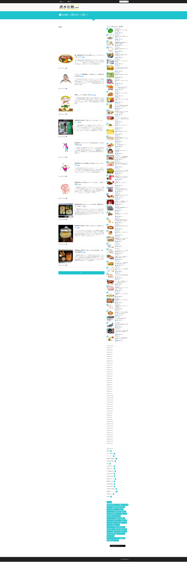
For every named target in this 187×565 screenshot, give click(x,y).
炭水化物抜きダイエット (112, 540)
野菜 (108, 515)
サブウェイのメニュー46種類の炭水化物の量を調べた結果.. (121, 263)
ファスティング (111, 527)
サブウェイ (118, 520)
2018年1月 (109, 393)
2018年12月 (109, 369)
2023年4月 (109, 367)
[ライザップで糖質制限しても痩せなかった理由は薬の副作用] (65, 78)
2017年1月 (109, 419)
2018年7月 (109, 380)
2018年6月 (109, 382)
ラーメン (116, 524)
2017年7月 (109, 406)
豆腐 (118, 529)
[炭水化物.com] (69, 7)
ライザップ (110, 507)
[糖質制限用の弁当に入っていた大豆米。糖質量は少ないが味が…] (65, 211)
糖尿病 (109, 451)
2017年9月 (109, 402)
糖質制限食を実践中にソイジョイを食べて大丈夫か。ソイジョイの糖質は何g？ (121, 138)
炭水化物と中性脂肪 (111, 488)
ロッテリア (117, 531)
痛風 (123, 518)
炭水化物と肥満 (111, 473)
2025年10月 (109, 352)
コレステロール (121, 533)
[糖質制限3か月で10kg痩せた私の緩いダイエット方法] (65, 167)
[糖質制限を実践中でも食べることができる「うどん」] (65, 127)
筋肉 (118, 518)
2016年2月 (109, 443)
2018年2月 (109, 391)
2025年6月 (109, 360)
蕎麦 (123, 538)
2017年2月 (109, 417)
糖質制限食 (118, 511)
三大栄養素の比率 (111, 471)
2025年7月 (109, 358)
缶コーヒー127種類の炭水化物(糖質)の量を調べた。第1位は (121, 106)
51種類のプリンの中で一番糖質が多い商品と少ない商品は (121, 313)
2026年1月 (109, 347)
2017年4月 (109, 413)
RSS (70, 1)
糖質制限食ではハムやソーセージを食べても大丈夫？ (121, 288)
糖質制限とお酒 (111, 481)
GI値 (108, 463)
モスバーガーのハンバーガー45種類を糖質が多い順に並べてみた (121, 171)
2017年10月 (109, 399)
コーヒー (124, 522)
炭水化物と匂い (111, 468)
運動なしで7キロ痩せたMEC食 (83, 95)
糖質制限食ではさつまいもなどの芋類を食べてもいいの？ (121, 196)
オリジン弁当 (117, 522)
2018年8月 (109, 378)
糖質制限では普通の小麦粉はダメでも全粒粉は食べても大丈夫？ (121, 220)
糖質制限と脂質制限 (112, 458)
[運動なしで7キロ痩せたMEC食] (65, 103)
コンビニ (109, 509)
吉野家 (114, 533)
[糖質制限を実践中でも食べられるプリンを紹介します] (65, 233)
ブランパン (116, 509)
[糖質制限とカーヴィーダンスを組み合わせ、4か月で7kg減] (65, 147)
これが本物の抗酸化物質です (120, 318)
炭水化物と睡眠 (111, 483)
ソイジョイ (110, 531)
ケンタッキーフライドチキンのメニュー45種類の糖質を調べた (121, 87)
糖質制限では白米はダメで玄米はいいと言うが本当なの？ (121, 112)
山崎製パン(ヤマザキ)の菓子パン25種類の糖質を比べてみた (121, 257)
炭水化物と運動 (111, 476)
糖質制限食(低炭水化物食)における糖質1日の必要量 (121, 43)
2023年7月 (109, 365)
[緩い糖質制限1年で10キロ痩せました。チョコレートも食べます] (65, 58)
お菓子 (125, 520)
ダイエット (117, 504)
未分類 (109, 496)
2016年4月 (109, 439)
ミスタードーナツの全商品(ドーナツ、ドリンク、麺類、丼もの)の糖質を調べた (121, 119)
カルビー (124, 531)
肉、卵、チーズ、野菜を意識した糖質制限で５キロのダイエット (121, 338)
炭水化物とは (117, 244)
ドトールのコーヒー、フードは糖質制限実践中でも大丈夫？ (121, 251)
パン (125, 513)
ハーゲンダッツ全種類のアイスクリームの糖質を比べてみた (121, 282)
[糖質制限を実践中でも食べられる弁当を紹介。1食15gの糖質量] (65, 256)
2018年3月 (109, 389)
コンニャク (110, 524)
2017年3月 (109, 415)
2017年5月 (109, 410)
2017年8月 (109, 404)
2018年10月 (109, 373)
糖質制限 (110, 504)
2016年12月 (109, 421)
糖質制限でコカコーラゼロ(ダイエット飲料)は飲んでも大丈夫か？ (121, 177)
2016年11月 (109, 423)
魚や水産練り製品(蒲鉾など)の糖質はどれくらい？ (121, 325)
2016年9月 (109, 428)
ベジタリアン (110, 456)
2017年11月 (109, 397)
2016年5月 (109, 436)
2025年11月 (109, 350)
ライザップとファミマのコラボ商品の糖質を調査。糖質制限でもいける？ (121, 331)
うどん (109, 513)
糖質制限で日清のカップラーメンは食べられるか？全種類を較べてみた (121, 164)
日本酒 (123, 527)
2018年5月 (109, 384)
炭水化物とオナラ (111, 478)
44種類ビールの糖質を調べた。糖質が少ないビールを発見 (121, 202)
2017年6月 (109, 408)
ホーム (63, 1)
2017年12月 (109, 395)
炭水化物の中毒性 (111, 461)
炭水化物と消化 (111, 466)
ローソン (109, 522)
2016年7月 (109, 432)
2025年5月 (109, 363)
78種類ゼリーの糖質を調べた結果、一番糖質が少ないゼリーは (121, 189)
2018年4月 (109, 386)
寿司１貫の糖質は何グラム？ (120, 144)
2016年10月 (109, 426)
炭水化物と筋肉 (111, 486)
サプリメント (110, 535)
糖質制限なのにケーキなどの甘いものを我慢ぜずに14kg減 (121, 239)
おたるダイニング (116, 515)
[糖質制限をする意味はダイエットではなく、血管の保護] (65, 189)
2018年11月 (109, 371)
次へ (81, 272)
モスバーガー (110, 511)
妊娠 (108, 529)
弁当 (108, 533)
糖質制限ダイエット (112, 491)
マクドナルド (110, 520)
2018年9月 (109, 376)
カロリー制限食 (111, 453)
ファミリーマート (111, 518)
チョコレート (124, 504)
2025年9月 (109, 354)
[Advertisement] (81, 39)
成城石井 (124, 529)
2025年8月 (109, 356)
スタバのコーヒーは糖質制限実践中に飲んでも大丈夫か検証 (121, 157)
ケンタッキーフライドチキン (113, 538)
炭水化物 (122, 507)
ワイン (114, 529)
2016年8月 (109, 430)
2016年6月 (109, 434)
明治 (117, 527)
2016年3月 (109, 441)
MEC (124, 511)
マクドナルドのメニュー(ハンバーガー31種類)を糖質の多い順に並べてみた (122, 68)
